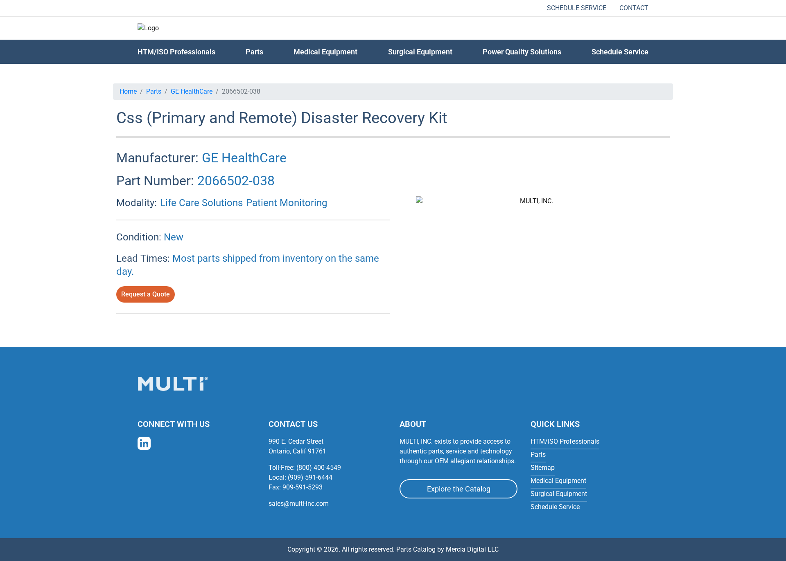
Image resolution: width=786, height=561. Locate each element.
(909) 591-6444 (310, 477)
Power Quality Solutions (522, 51)
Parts (153, 91)
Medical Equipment (325, 51)
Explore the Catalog (458, 489)
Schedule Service (576, 8)
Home (128, 91)
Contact (633, 8)
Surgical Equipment (420, 51)
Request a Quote (145, 294)
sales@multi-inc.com (299, 503)
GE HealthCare (191, 91)
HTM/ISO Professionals (176, 51)
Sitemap (543, 467)
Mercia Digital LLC (472, 549)
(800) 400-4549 (318, 467)
